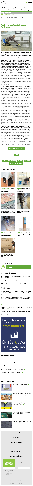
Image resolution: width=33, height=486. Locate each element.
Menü (30, 3)
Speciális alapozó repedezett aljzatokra (7, 255)
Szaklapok (16, 437)
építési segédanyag (24, 10)
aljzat (24, 8)
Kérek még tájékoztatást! (16, 148)
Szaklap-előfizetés (23, 463)
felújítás (10, 10)
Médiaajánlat (14, 480)
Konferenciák (16, 433)
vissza (16, 154)
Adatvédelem (6, 480)
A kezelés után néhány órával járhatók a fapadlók (23, 211)
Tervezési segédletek (16, 456)
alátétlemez (4, 10)
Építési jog (16, 447)
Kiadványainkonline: (9, 471)
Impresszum (22, 480)
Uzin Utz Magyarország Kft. (8, 8)
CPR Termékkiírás (16, 442)
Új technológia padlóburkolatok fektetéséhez (8, 190)
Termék (19, 8)
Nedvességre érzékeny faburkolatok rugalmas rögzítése (7, 234)
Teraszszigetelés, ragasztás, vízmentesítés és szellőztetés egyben (8, 211)
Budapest (3, 16)
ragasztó (15, 10)
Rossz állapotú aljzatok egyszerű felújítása (24, 234)
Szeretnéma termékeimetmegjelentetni (9, 463)
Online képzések (16, 451)
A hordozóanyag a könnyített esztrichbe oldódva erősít (23, 190)
